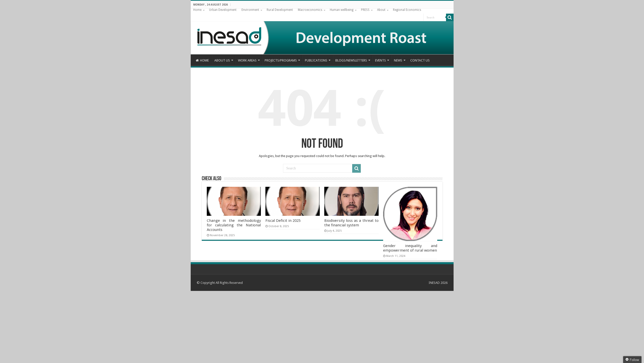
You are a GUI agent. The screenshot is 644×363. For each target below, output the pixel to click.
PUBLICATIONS (316, 60)
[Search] (450, 17)
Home (197, 10)
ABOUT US (222, 60)
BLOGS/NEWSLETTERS (351, 60)
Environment (250, 10)
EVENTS (380, 60)
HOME (204, 60)
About (381, 10)
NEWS (398, 60)
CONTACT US (420, 60)
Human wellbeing (341, 10)
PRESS (365, 10)
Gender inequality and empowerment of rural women (410, 248)
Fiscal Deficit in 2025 (283, 220)
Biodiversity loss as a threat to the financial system (351, 222)
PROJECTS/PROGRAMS (281, 60)
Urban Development (222, 10)
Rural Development (280, 10)
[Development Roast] (322, 31)
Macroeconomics (310, 10)
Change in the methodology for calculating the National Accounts (234, 225)
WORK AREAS (247, 60)
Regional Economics (407, 10)
